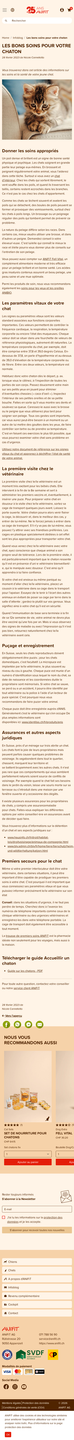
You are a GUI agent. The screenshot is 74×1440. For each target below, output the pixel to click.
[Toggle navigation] (4, 10)
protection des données (18, 1427)
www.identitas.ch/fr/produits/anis (42, 722)
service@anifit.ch (49, 1339)
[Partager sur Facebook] (6, 1024)
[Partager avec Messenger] (28, 1024)
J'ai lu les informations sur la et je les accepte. (34, 1219)
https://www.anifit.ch (51, 1343)
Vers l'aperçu (13, 1016)
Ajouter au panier (28, 1162)
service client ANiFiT (26, 988)
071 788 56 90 (48, 1334)
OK (8, 1434)
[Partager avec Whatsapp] (17, 1024)
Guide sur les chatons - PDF (25, 971)
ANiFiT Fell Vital (53, 259)
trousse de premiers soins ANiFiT (27, 936)
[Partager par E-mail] (39, 1024)
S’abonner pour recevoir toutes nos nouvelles (37, 1230)
